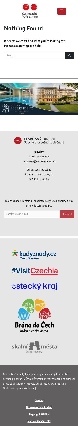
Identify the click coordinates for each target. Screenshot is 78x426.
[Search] (69, 55)
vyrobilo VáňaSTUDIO (39, 421)
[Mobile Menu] (61, 11)
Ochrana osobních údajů (39, 407)
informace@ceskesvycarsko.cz (39, 161)
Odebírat (67, 214)
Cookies (39, 400)
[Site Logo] (30, 11)
